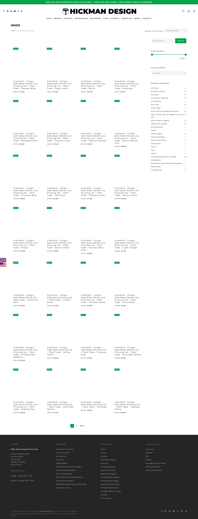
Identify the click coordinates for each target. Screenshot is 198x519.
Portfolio (104, 456)
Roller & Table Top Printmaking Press (69, 477)
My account (150, 449)
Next (82, 425)
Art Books (154, 88)
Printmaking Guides (108, 460)
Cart (147, 456)
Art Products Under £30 (159, 98)
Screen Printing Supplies (65, 481)
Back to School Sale (108, 470)
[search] (183, 11)
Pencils (153, 147)
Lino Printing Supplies (64, 474)
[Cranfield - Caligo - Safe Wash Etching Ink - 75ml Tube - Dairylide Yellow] (60, 382)
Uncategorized (156, 170)
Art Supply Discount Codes (155, 463)
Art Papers (155, 95)
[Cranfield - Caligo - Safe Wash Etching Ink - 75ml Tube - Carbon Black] (60, 275)
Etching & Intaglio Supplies (65, 470)
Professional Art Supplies (110, 481)
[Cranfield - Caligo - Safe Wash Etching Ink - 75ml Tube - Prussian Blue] (94, 327)
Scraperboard (156, 160)
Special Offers (156, 167)
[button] (24, 93)
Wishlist (149, 460)
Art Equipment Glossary (109, 488)
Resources (104, 463)
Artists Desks (155, 108)
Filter (182, 58)
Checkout (149, 453)
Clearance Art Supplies (159, 124)
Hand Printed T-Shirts (159, 140)
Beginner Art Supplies (109, 474)
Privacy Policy (106, 498)
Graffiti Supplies (156, 134)
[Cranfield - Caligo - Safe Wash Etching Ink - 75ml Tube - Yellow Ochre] (60, 327)
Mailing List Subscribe (154, 470)
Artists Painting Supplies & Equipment (165, 111)
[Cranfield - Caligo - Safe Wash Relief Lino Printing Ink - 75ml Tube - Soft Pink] (60, 168)
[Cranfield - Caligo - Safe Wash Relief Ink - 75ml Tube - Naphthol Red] (27, 275)
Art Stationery (156, 101)
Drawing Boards (157, 127)
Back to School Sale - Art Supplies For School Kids (167, 116)
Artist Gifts (155, 105)
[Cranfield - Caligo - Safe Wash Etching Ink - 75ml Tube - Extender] (94, 382)
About (103, 449)
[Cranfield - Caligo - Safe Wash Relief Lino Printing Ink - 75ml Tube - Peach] (27, 220)
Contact (104, 453)
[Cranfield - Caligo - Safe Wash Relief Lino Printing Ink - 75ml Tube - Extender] (128, 61)
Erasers (153, 130)
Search (180, 41)
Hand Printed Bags (158, 137)
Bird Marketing (45, 511)
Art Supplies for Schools (64, 449)
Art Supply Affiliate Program (111, 491)
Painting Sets (156, 143)
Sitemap (104, 495)
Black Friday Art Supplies (160, 120)
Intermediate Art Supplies (110, 477)
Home (13, 31)
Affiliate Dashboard (153, 467)
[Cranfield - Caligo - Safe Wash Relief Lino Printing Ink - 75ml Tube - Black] (94, 61)
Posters (153, 153)
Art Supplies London (63, 488)
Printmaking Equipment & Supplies (163, 157)
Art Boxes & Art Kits (158, 91)
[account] (188, 11)
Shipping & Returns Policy (110, 484)
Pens (152, 150)
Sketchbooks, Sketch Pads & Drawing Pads (166, 163)
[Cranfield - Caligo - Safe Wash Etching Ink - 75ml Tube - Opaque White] (128, 382)
